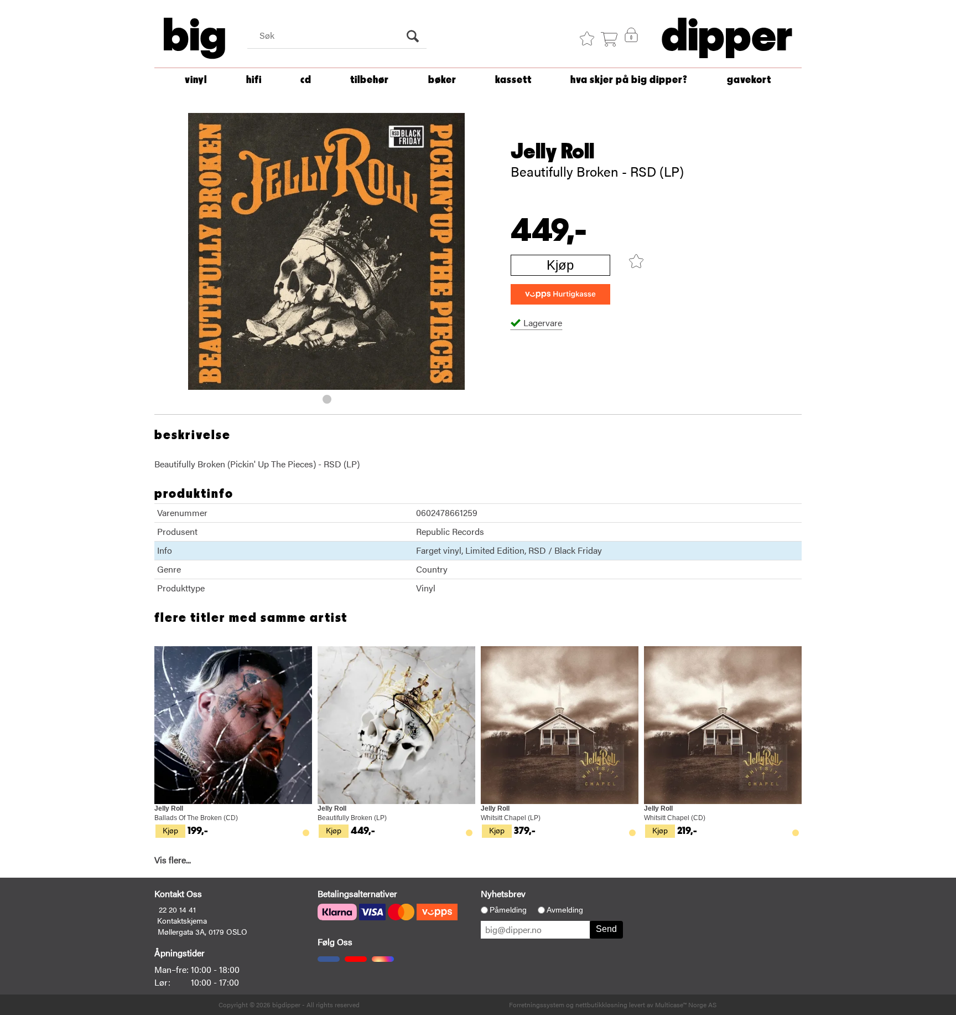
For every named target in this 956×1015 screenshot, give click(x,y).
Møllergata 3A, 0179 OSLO (202, 931)
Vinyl (196, 80)
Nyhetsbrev (503, 893)
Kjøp (560, 264)
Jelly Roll (552, 152)
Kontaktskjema (182, 920)
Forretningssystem (536, 1004)
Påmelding (508, 909)
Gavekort (749, 80)
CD (305, 80)
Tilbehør (369, 80)
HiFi (254, 80)
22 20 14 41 (177, 909)
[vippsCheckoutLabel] (560, 294)
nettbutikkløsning (601, 1004)
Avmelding (565, 909)
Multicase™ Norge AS (685, 1004)
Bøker (442, 80)
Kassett (513, 80)
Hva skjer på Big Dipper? (629, 80)
